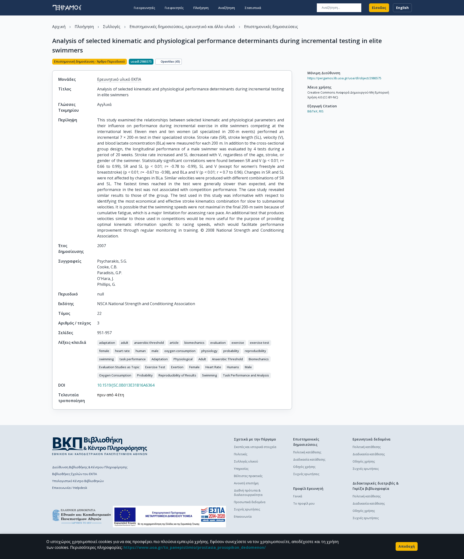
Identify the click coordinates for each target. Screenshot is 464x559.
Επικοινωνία (243, 517)
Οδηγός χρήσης (304, 467)
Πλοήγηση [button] (201, 8)
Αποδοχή (407, 546)
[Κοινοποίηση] (290, 62)
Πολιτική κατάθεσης (307, 452)
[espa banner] (169, 516)
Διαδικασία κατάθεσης (309, 459)
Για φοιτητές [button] (174, 8)
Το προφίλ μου (304, 503)
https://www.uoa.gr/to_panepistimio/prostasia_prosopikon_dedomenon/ (194, 547)
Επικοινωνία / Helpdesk (69, 487)
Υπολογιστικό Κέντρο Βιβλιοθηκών (78, 481)
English (402, 7)
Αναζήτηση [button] (226, 8)
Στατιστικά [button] (253, 8)
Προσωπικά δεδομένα (249, 502)
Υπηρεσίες (241, 469)
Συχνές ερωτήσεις (247, 509)
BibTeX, (312, 111)
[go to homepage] (67, 7)
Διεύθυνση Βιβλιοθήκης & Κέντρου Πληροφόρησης (89, 467)
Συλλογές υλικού (246, 461)
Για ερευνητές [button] (144, 8)
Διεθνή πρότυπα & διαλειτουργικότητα (248, 492)
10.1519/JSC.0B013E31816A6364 (125, 385)
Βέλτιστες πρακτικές (248, 476)
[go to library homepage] (99, 446)
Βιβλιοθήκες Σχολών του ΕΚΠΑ (74, 474)
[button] (107, 343)
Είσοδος (379, 7)
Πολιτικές (240, 454)
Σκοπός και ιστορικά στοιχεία (255, 447)
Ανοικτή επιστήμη (246, 483)
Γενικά (297, 496)
